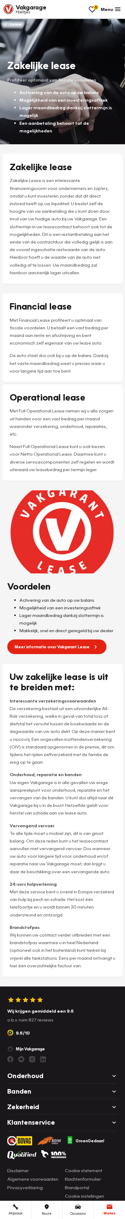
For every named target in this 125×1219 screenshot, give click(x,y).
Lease (15, 24)
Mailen (109, 1213)
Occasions (78, 1213)
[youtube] (21, 1059)
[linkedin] (43, 1059)
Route (47, 1213)
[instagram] (32, 1059)
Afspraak (15, 1213)
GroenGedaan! (90, 1140)
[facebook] (10, 1059)
